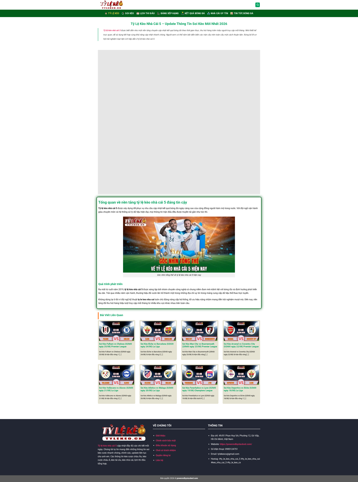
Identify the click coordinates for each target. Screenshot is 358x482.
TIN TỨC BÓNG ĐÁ (243, 13)
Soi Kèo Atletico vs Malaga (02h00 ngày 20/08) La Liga (157, 389)
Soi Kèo (129, 13)
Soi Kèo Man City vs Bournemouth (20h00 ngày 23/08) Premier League (199, 345)
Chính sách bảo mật (166, 440)
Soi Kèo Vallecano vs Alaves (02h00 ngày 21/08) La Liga (116, 389)
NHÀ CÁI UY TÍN (219, 13)
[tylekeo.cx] (115, 5)
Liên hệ (159, 460)
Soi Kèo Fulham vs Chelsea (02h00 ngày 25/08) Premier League (115, 345)
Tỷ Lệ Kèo (113, 13)
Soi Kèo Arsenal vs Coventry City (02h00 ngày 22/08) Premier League (241, 345)
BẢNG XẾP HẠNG (170, 13)
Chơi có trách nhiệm (166, 450)
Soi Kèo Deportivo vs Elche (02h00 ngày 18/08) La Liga (240, 389)
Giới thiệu (160, 435)
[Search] (257, 5)
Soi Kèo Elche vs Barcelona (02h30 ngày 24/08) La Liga (157, 345)
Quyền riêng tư (163, 455)
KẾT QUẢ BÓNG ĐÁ (195, 13)
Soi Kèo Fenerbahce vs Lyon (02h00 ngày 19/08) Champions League (199, 389)
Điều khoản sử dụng (166, 445)
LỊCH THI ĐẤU (147, 13)
